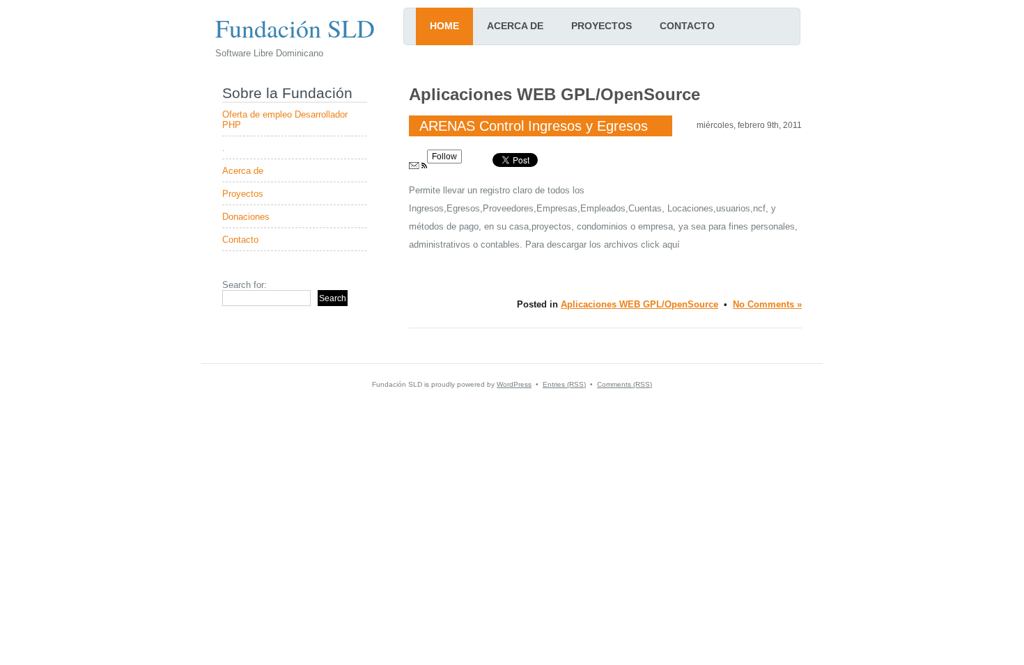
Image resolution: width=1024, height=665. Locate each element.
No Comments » (767, 304)
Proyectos (601, 25)
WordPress (514, 384)
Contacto (687, 25)
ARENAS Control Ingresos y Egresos (533, 126)
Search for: (244, 285)
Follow (444, 156)
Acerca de (515, 25)
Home (444, 25)
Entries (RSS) (564, 384)
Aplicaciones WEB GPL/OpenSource (639, 304)
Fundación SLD (295, 28)
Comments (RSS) (624, 384)
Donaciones (246, 216)
